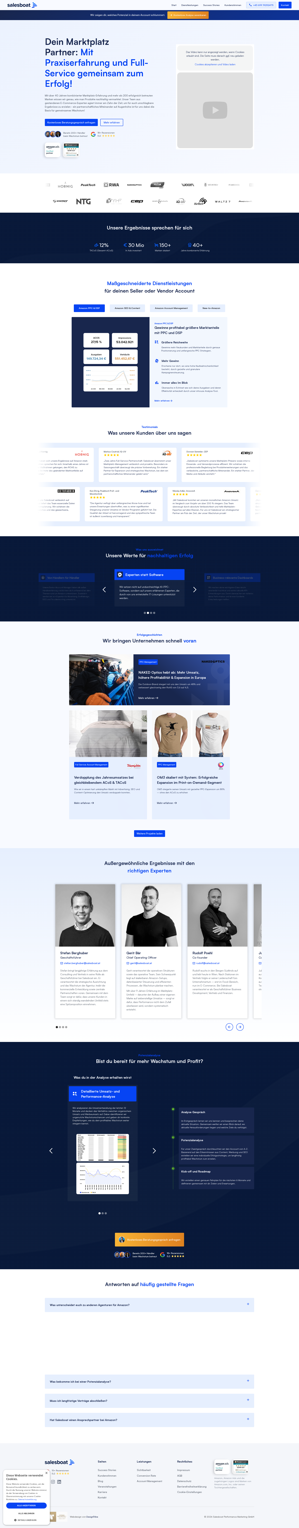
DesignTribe (92, 1516)
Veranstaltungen (107, 1486)
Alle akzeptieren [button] (26, 1505)
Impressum (183, 1470)
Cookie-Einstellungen (189, 1492)
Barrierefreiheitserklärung (191, 1486)
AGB (179, 1475)
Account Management (149, 1481)
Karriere (102, 1492)
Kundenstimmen (233, 5)
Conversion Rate (146, 1475)
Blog (100, 1481)
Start (173, 5)
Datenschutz (184, 1481)
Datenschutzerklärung (27, 1499)
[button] (145, 613)
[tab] (89, 308)
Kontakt (102, 1497)
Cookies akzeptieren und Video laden (215, 64)
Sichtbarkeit (144, 1470)
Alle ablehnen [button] (26, 1513)
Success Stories (211, 5)
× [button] (46, 1473)
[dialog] (26, 1497)
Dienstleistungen (189, 5)
